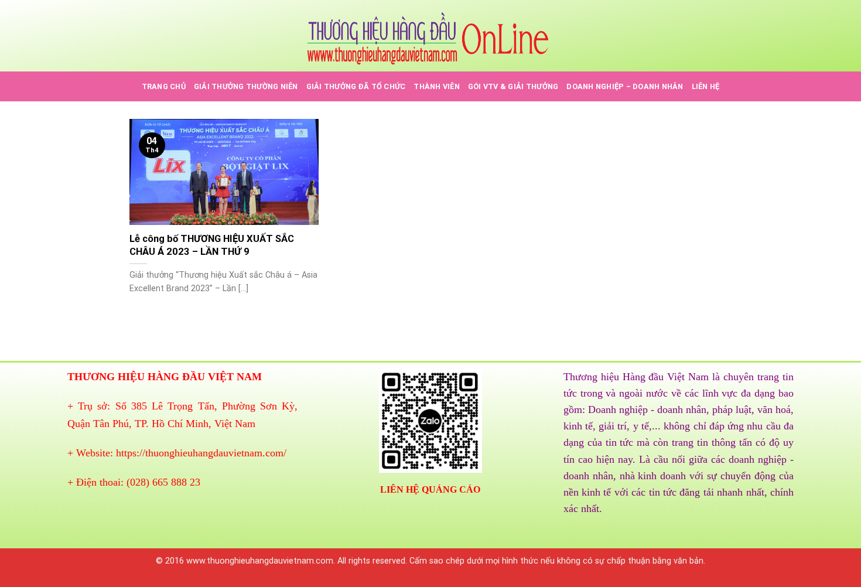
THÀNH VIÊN (437, 86)
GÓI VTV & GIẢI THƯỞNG (513, 86)
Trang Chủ (164, 86)
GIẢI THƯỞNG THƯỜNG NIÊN (246, 86)
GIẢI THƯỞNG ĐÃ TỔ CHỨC (356, 86)
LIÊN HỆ (706, 86)
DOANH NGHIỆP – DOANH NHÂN (624, 86)
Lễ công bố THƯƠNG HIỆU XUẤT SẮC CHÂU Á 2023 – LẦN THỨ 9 (211, 245)
